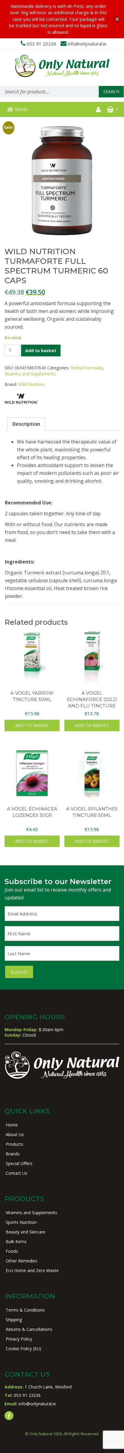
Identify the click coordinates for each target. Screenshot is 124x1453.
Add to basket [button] (32, 725)
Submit (19, 972)
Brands (13, 1154)
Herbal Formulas (86, 368)
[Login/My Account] (98, 109)
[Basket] (110, 109)
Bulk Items (16, 1241)
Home (12, 1125)
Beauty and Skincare (25, 1232)
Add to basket (40, 350)
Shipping (14, 1319)
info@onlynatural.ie (87, 44)
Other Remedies (21, 1261)
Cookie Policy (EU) (23, 1348)
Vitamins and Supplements (30, 374)
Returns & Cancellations (29, 1329)
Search (111, 91)
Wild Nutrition (31, 384)
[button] (21, 109)
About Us (15, 1134)
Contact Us (16, 1173)
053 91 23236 (41, 44)
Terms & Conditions (25, 1310)
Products (14, 1144)
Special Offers (19, 1163)
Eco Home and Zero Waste (32, 1270)
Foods (12, 1251)
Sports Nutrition (21, 1222)
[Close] (117, 19)
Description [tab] (26, 424)
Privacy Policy (19, 1339)
